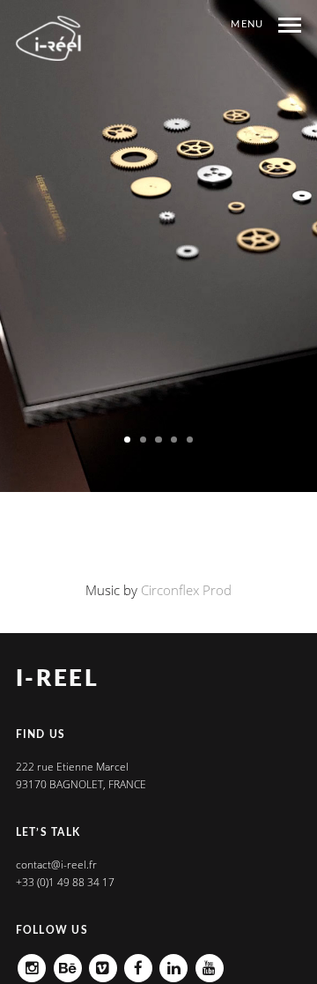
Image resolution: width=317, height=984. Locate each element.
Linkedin (173, 962)
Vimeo (103, 962)
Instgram (32, 962)
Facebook (138, 962)
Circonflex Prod (186, 590)
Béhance (68, 962)
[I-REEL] (49, 38)
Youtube (209, 962)
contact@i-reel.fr (56, 864)
